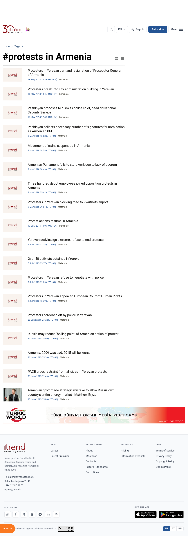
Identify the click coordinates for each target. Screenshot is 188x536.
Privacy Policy (164, 456)
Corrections (92, 472)
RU (180, 528)
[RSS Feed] (56, 514)
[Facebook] (15, 514)
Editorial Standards (97, 466)
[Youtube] (32, 514)
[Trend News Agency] (14, 448)
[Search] (111, 29)
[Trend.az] (16, 29)
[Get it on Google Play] (171, 514)
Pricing (125, 450)
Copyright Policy (165, 461)
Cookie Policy (163, 466)
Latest (54, 450)
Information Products (133, 456)
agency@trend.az (13, 489)
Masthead (91, 456)
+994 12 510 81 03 (13, 485)
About (89, 450)
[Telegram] (40, 514)
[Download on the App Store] (146, 514)
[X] (24, 514)
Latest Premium (60, 456)
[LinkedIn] (48, 514)
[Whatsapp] (7, 514)
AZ (173, 528)
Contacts (91, 461)
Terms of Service (165, 450)
